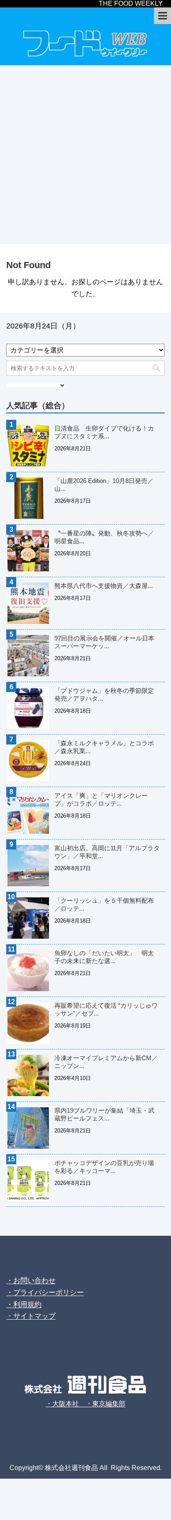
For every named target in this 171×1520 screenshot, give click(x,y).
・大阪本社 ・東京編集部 (85, 1403)
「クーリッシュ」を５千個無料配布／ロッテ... (104, 904)
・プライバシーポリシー (45, 1292)
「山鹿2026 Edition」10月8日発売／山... (104, 484)
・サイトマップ (31, 1316)
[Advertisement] (85, 154)
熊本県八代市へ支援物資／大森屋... (103, 585)
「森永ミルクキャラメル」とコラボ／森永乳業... (104, 747)
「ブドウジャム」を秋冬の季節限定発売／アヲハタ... (104, 694)
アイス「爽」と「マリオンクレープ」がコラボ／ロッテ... (101, 799)
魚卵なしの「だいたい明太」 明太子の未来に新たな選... (104, 956)
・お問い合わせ (31, 1281)
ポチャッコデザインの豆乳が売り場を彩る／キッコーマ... (104, 1166)
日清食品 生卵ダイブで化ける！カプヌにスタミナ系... (104, 432)
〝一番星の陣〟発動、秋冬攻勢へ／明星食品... (104, 537)
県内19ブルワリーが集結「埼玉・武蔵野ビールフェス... (104, 1114)
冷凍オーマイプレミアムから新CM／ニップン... (106, 1061)
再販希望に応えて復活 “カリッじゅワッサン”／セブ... (106, 1009)
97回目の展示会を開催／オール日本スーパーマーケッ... (104, 642)
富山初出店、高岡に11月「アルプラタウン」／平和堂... (107, 851)
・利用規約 (24, 1304)
